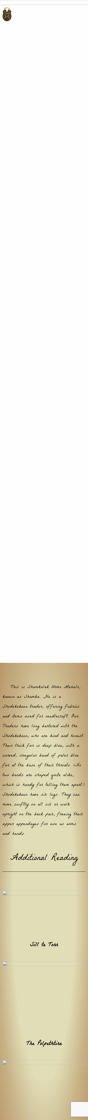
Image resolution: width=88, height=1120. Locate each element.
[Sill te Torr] (44, 923)
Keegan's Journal (54, 364)
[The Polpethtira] (44, 1008)
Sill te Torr (44, 954)
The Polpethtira (44, 1053)
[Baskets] (44, 1097)
